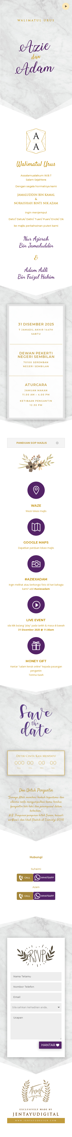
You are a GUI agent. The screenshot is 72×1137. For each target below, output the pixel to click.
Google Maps (36, 542)
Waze (36, 506)
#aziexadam (36, 579)
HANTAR (48, 1045)
